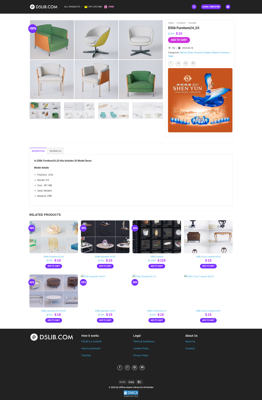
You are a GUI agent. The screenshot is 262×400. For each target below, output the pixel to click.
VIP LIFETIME (95, 6)
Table (170, 56)
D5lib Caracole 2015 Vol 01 (53, 311)
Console (192, 23)
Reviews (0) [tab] (55, 151)
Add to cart (179, 40)
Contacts (190, 348)
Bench (183, 52)
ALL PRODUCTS (72, 6)
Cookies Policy (141, 348)
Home (171, 23)
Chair (190, 52)
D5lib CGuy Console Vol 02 (208, 256)
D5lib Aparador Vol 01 (105, 311)
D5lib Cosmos (156, 256)
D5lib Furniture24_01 (157, 311)
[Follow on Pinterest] (134, 367)
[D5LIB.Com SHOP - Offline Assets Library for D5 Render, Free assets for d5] (44, 6)
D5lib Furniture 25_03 (54, 256)
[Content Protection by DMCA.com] (131, 394)
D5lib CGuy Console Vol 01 (208, 311)
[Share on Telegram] (193, 63)
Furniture (181, 23)
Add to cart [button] (54, 266)
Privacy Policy (140, 355)
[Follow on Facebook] (119, 367)
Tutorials (86, 355)
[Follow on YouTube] (142, 367)
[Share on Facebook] (170, 63)
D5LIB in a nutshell (91, 341)
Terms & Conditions (143, 341)
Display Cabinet (211, 52)
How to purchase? (91, 348)
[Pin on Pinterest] (185, 63)
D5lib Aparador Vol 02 (105, 256)
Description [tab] (38, 151)
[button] (194, 6)
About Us (190, 341)
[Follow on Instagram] (127, 367)
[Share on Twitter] (178, 63)
